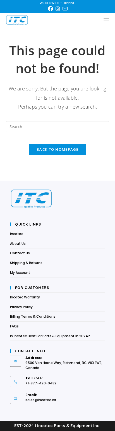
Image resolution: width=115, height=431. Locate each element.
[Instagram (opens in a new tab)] (58, 8)
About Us (18, 243)
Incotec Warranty (25, 297)
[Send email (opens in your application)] (65, 8)
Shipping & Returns (26, 262)
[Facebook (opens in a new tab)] (51, 8)
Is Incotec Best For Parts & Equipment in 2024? (50, 336)
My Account (20, 272)
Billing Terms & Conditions (33, 316)
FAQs (14, 326)
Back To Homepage (57, 149)
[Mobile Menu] (106, 20)
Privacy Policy (21, 307)
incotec (16, 233)
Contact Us (20, 253)
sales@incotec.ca (40, 400)
